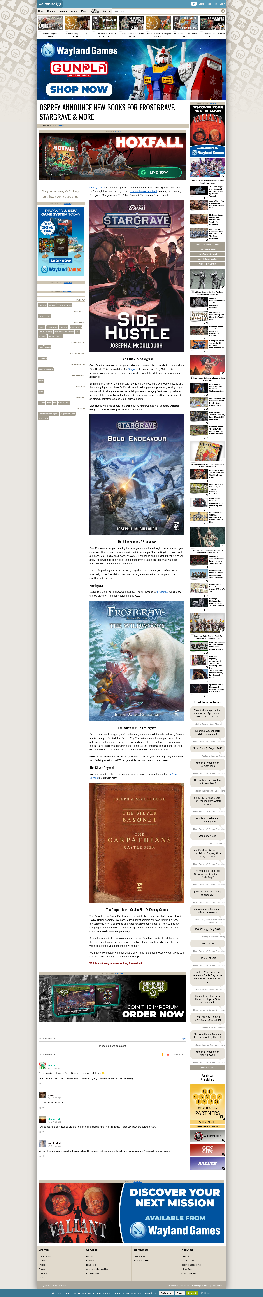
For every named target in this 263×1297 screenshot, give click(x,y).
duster (52, 1065)
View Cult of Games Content (207, 244)
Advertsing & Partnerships (97, 1269)
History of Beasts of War (191, 1265)
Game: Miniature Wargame (48, 414)
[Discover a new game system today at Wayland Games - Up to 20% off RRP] (112, 1022)
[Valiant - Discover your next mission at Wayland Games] (207, 156)
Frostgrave (163, 592)
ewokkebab (54, 1143)
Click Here (208, 1122)
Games (51, 11)
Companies (43, 1273)
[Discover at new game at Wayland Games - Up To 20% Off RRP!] (61, 275)
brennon (60, 126)
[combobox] (169, 11)
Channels (43, 1261)
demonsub (54, 1119)
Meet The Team (187, 1261)
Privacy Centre (187, 1269)
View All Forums (207, 1067)
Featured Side (52, 327)
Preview (48, 347)
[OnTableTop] (50, 4)
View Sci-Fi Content (208, 249)
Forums (74, 11)
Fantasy (42, 327)
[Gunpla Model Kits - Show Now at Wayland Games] (131, 69)
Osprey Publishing (45, 332)
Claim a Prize (139, 1256)
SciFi (77, 332)
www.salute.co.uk (207, 1163)
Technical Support (141, 1261)
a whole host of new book (143, 191)
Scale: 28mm (43, 418)
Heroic (41, 380)
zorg (51, 1095)
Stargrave (133, 369)
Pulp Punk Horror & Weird (64, 332)
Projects (62, 11)
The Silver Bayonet (65, 305)
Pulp (54, 403)
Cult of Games (45, 1256)
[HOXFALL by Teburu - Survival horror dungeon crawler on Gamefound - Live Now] (112, 180)
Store (201, 4)
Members (90, 1261)
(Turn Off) (119, 131)
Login (183, 1038)
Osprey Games (97, 187)
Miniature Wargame (46, 369)
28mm (41, 392)
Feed (208, 4)
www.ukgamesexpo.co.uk (207, 1102)
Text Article (43, 358)
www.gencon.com (207, 1150)
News (41, 11)
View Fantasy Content (208, 254)
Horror (49, 403)
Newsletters (91, 1265)
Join (215, 4)
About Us (185, 1256)
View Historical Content (207, 259)
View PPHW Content (207, 264)
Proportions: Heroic (68, 414)
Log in (222, 4)
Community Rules (188, 1273)
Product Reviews (93, 1273)
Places (84, 11)
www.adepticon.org (207, 1136)
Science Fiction (64, 403)
